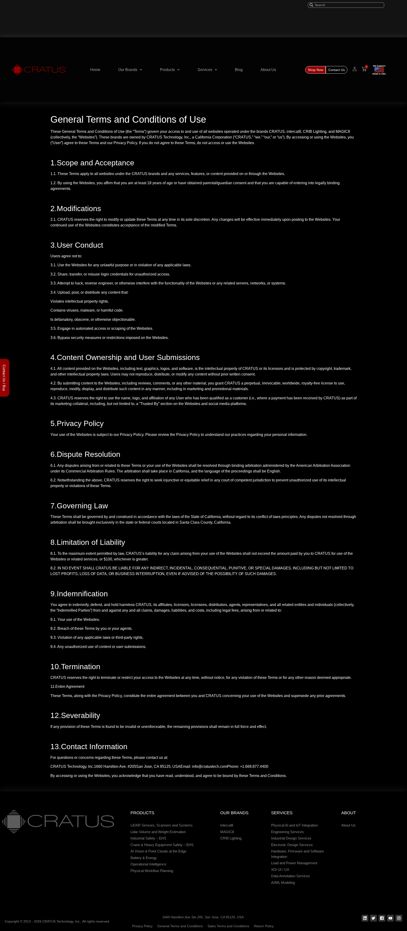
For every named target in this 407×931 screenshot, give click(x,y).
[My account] (354, 69)
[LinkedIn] (365, 918)
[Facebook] (382, 918)
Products (167, 70)
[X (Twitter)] (373, 918)
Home (95, 70)
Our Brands (127, 70)
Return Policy (264, 926)
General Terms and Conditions (180, 926)
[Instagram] (398, 918)
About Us (268, 70)
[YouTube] (390, 918)
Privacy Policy (142, 926)
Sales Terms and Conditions (228, 926)
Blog (239, 70)
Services (205, 70)
